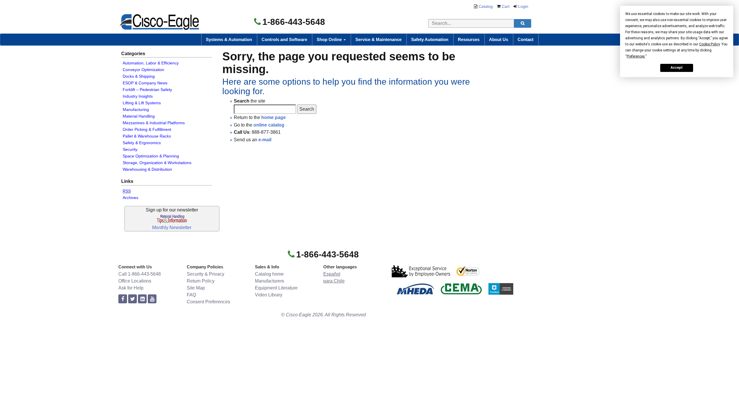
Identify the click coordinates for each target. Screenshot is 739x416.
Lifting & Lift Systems (142, 103)
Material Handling (139, 116)
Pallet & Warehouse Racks (147, 136)
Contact (525, 39)
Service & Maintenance (378, 39)
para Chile (334, 280)
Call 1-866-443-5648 (139, 274)
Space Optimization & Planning (151, 156)
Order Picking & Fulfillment (147, 129)
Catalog (486, 6)
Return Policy (200, 280)
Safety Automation (429, 39)
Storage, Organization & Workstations (157, 162)
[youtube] (152, 299)
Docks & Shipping (139, 76)
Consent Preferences (208, 301)
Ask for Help (130, 287)
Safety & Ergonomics (142, 142)
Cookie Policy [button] (709, 44)
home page (273, 117)
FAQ (191, 294)
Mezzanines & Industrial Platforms (154, 122)
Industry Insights (138, 96)
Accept (677, 68)
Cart (506, 6)
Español (331, 274)
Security (130, 149)
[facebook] (122, 299)
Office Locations (134, 280)
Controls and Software (284, 39)
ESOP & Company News (145, 83)
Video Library (268, 294)
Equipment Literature (276, 287)
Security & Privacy (205, 274)
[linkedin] (142, 299)
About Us (498, 39)
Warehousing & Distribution (147, 169)
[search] (522, 23)
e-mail (264, 139)
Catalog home (269, 274)
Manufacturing (136, 109)
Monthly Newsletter (171, 227)
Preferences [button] (636, 56)
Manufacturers (269, 280)
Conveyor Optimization (143, 69)
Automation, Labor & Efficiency (151, 63)
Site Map (196, 287)
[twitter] (132, 299)
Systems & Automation (229, 39)
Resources (468, 39)
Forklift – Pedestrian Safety (147, 89)
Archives (130, 197)
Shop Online (330, 39)
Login (523, 6)
